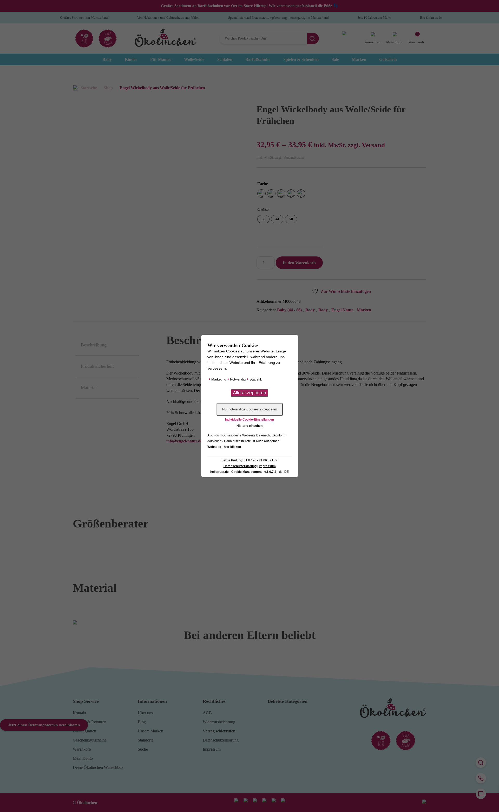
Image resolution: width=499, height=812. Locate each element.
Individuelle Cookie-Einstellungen (249, 419)
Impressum (267, 466)
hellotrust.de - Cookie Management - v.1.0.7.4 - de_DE (249, 472)
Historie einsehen (249, 426)
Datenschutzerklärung (240, 466)
